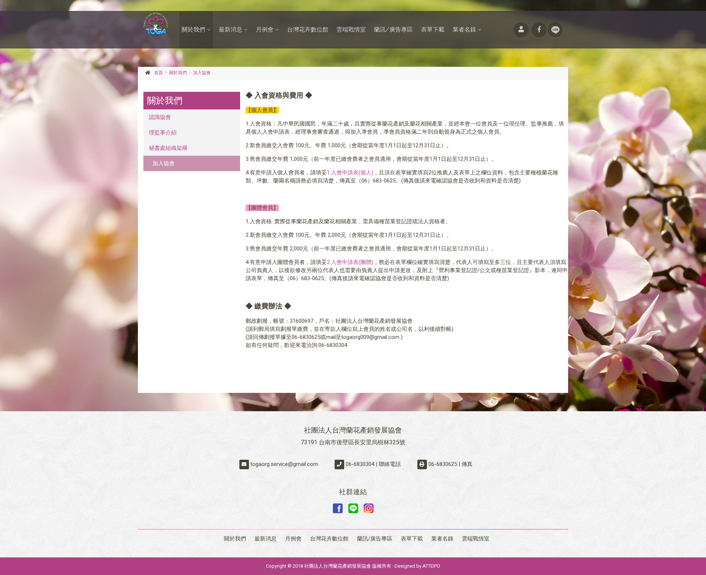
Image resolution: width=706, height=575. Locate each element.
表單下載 (433, 29)
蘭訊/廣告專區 (393, 29)
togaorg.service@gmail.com (284, 464)
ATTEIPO (431, 566)
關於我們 (193, 29)
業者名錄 (464, 29)
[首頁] (155, 23)
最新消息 (230, 29)
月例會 (265, 29)
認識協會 (160, 117)
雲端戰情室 (351, 29)
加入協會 (202, 72)
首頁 (158, 72)
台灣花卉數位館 (307, 29)
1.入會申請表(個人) (350, 172)
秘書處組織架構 (168, 148)
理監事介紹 (162, 132)
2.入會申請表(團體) (350, 262)
